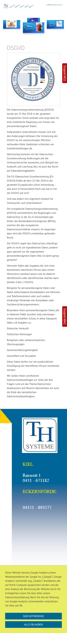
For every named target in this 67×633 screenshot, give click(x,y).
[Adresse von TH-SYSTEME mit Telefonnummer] (33, 491)
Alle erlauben (33, 624)
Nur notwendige (33, 616)
